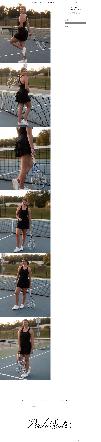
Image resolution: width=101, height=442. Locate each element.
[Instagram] (77, 440)
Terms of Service (34, 405)
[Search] (75, 2)
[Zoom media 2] (25, 95)
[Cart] (78, 2)
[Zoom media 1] (25, 31)
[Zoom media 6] (25, 348)
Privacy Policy (34, 404)
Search (23, 402)
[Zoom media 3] (25, 158)
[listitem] (41, 2)
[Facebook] (75, 440)
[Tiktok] (78, 440)
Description (66, 26)
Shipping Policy (34, 406)
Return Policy (34, 403)
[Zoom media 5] (25, 285)
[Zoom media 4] (25, 221)
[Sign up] (78, 402)
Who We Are (33, 402)
